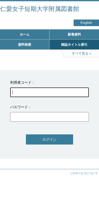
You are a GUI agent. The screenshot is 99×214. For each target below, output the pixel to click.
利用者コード (20, 82)
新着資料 (74, 34)
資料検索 (24, 44)
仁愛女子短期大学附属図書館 (39, 8)
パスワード (19, 107)
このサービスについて (84, 173)
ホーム (25, 34)
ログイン (49, 139)
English (86, 23)
